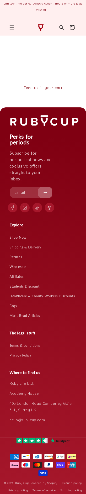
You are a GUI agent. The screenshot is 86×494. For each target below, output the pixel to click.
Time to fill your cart (43, 87)
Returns (16, 257)
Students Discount (24, 286)
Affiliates (17, 276)
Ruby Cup (22, 483)
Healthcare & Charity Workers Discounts (42, 296)
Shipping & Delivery (25, 247)
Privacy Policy (21, 355)
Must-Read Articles (25, 316)
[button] (12, 27)
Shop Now (18, 237)
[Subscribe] (45, 192)
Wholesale (18, 267)
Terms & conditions (25, 345)
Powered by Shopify (44, 483)
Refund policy (72, 483)
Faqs (13, 306)
